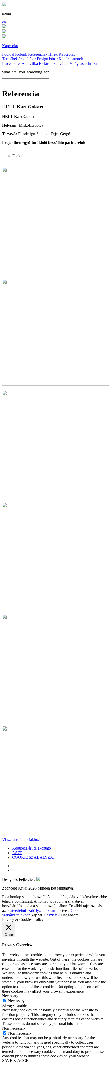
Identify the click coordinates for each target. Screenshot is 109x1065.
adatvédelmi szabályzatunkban (31, 910)
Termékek (10, 59)
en (4, 22)
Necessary (16, 1001)
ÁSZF (17, 853)
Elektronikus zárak (54, 63)
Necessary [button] (10, 996)
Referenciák (38, 54)
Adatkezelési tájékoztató (31, 848)
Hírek (53, 54)
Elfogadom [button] (69, 915)
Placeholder (12, 63)
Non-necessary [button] (14, 1028)
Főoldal (8, 54)
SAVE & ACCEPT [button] (17, 1060)
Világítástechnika (83, 63)
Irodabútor (28, 59)
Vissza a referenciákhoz (21, 839)
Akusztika (30, 63)
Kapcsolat (67, 54)
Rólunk (21, 54)
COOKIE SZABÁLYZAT (33, 857)
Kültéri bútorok (71, 59)
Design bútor (48, 59)
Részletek (52, 915)
